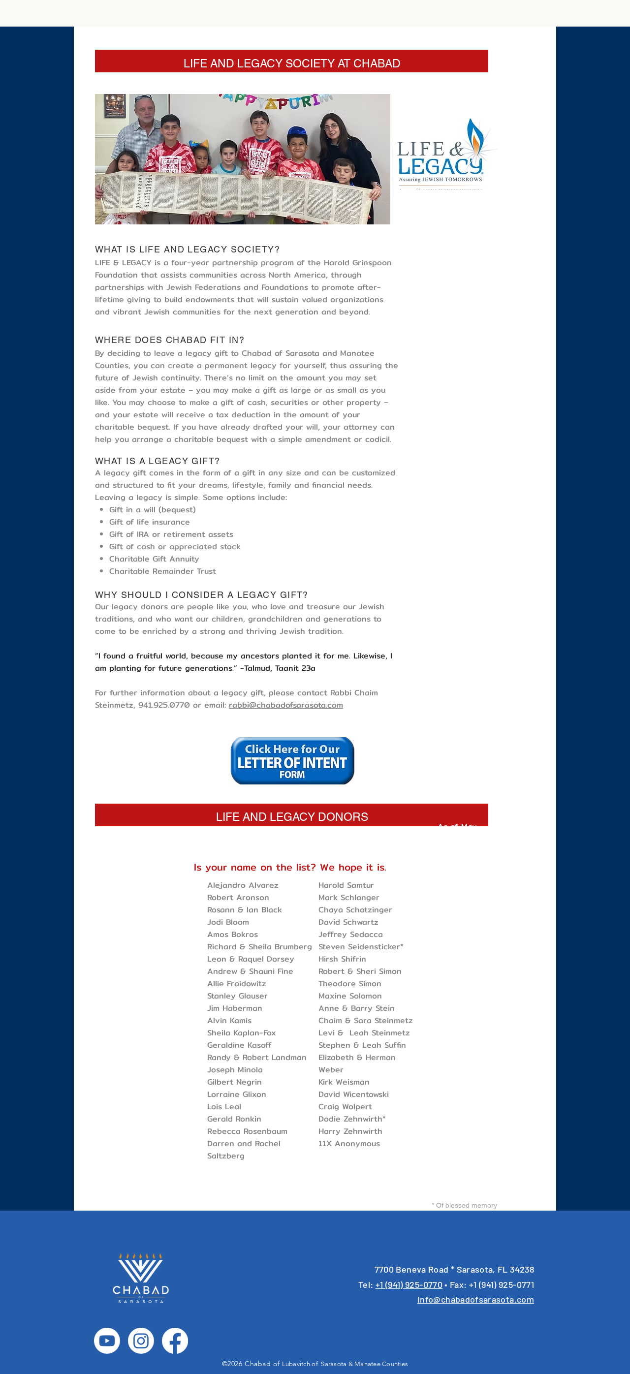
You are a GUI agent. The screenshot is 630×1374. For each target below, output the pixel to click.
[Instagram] (141, 1341)
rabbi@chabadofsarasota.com (286, 705)
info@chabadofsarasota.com (475, 1299)
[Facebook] (175, 1341)
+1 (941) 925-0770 (409, 1284)
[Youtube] (107, 1341)
